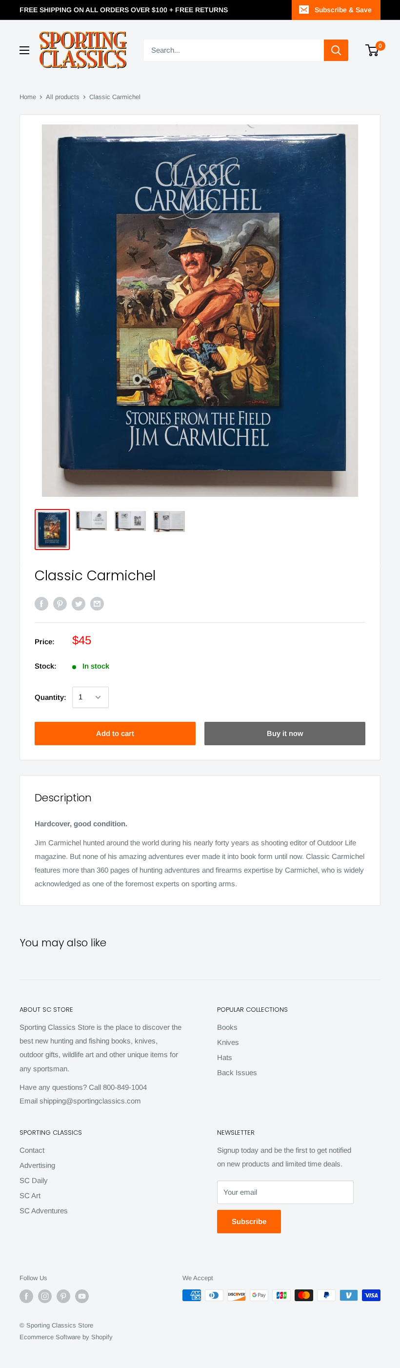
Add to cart (115, 733)
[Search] (336, 50)
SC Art (30, 1195)
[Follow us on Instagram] (45, 1296)
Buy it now (285, 733)
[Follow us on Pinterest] (63, 1296)
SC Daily (34, 1180)
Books (227, 1027)
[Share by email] (97, 603)
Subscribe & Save (343, 10)
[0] (372, 50)
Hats (224, 1057)
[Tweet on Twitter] (78, 603)
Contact (32, 1150)
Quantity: (50, 697)
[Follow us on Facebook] (26, 1296)
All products (63, 97)
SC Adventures (44, 1210)
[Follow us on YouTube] (82, 1296)
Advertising (37, 1165)
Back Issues (237, 1072)
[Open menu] (24, 50)
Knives (228, 1042)
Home (28, 97)
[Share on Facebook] (41, 603)
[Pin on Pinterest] (60, 603)
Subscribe (249, 1221)
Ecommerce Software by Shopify (66, 1337)
